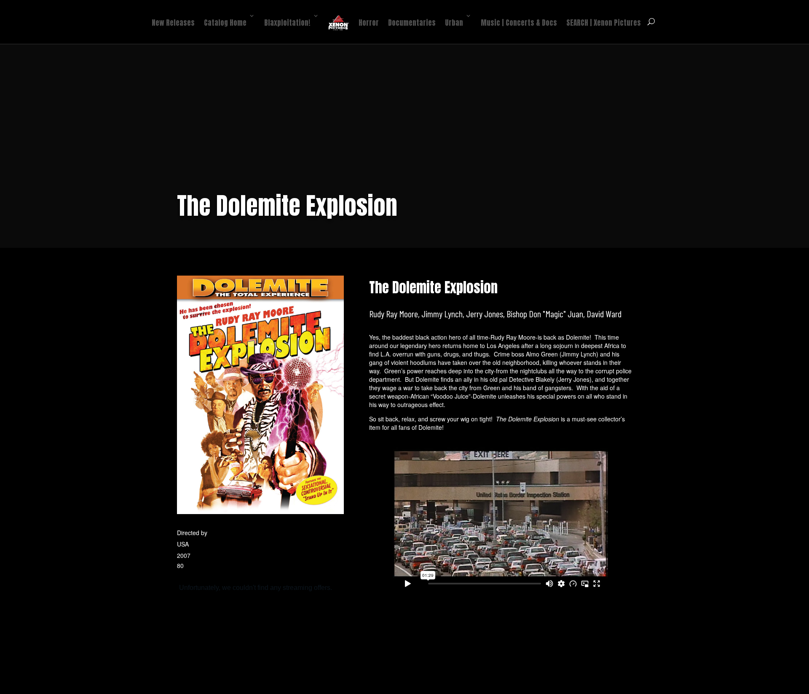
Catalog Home (225, 22)
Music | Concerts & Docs (519, 22)
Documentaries (412, 22)
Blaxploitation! (287, 22)
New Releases (173, 22)
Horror (369, 22)
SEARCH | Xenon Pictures (603, 22)
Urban (454, 22)
